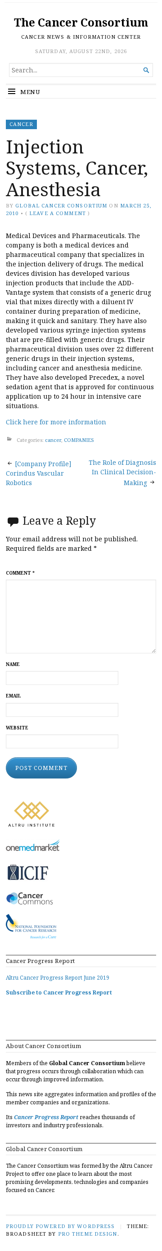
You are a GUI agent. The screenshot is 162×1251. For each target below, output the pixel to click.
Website (17, 728)
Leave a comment (57, 213)
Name (13, 664)
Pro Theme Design (87, 1233)
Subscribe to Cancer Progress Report (59, 992)
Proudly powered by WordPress (60, 1226)
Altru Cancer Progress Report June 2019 (57, 977)
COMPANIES (79, 439)
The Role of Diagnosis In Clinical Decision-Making (122, 472)
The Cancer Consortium (81, 22)
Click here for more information (56, 422)
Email (13, 696)
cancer (21, 124)
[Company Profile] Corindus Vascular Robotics (39, 473)
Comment (20, 573)
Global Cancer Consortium (61, 205)
